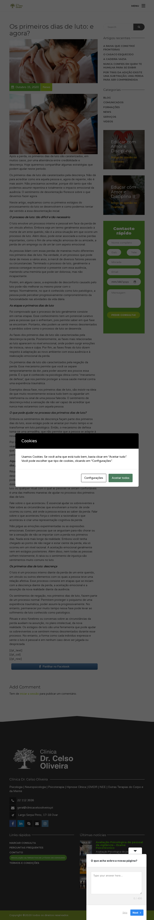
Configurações (93, 478)
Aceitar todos (120, 478)
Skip (124, 912)
